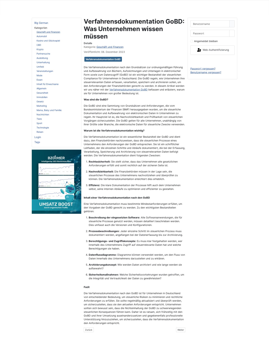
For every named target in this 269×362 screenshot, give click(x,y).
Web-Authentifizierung (215, 49)
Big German (41, 22)
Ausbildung (42, 58)
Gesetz (40, 101)
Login (37, 137)
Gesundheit (42, 92)
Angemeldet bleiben (206, 41)
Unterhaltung (43, 62)
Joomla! (37, 351)
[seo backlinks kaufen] (56, 181)
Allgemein (41, 88)
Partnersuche (43, 53)
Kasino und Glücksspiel (48, 40)
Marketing (42, 105)
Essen (39, 79)
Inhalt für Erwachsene (48, 84)
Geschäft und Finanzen (48, 32)
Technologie (43, 127)
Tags (37, 142)
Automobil (42, 36)
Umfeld (40, 66)
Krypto (40, 49)
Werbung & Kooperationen (218, 345)
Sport (39, 123)
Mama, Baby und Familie (49, 110)
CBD (39, 45)
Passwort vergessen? (202, 68)
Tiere (39, 119)
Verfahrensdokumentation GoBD (103, 59)
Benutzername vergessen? (205, 72)
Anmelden (212, 60)
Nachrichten (43, 114)
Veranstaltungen (45, 71)
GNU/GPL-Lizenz (75, 351)
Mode (39, 75)
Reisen (40, 132)
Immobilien (42, 97)
